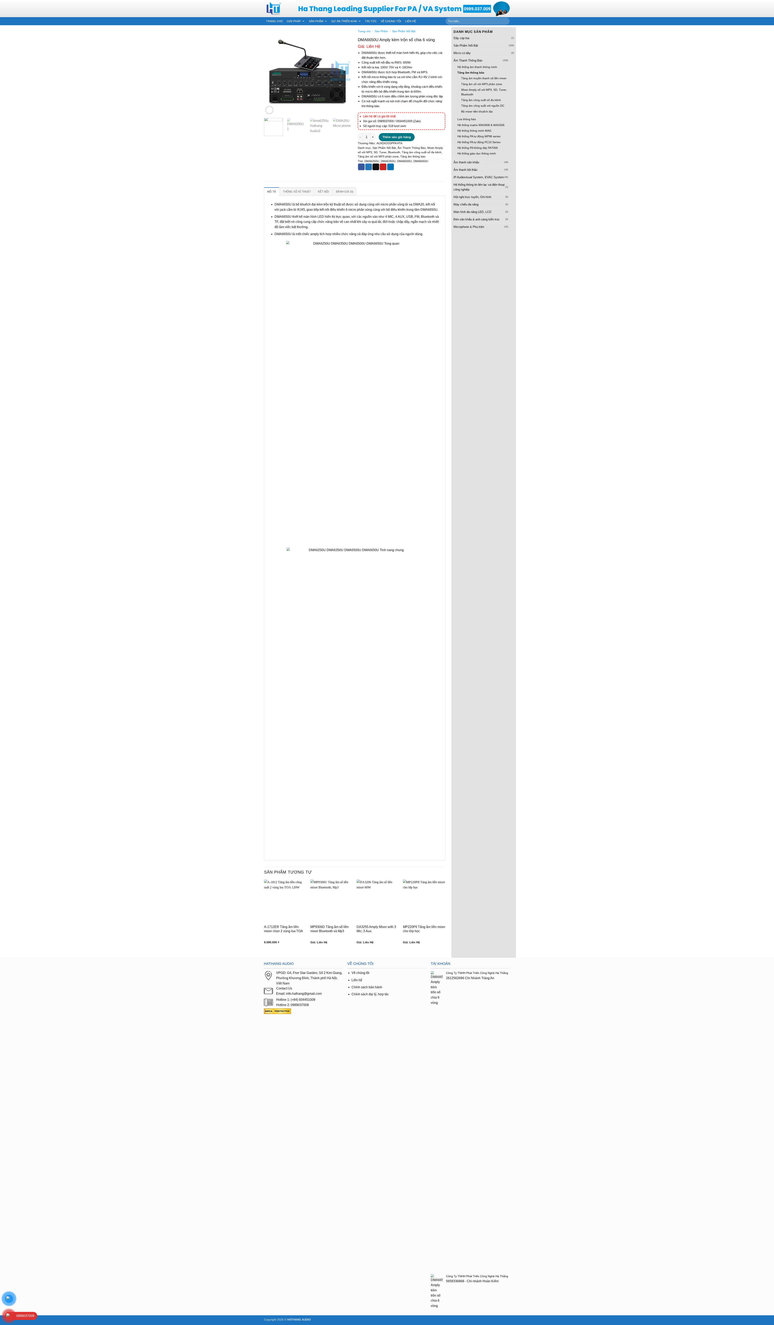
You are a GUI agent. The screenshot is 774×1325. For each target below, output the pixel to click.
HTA (399, 143)
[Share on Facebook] (361, 167)
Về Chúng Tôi (391, 21)
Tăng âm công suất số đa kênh (481, 100)
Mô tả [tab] (271, 191)
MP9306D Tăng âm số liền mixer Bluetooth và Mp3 (329, 929)
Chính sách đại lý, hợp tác (370, 994)
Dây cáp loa (461, 38)
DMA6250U (371, 161)
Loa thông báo (466, 119)
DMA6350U (388, 161)
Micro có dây (462, 53)
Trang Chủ (274, 21)
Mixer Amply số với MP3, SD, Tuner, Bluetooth (484, 92)
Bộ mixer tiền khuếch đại (477, 111)
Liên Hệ (410, 21)
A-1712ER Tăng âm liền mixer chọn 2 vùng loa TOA (283, 929)
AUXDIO (382, 143)
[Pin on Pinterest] (383, 167)
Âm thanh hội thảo (465, 169)
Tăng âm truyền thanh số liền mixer (484, 78)
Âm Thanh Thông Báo (468, 60)
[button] (269, 110)
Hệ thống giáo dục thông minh (476, 153)
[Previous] (271, 71)
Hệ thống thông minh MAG (474, 130)
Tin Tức (371, 21)
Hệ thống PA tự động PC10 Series (478, 142)
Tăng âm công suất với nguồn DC (482, 105)
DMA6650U (420, 161)
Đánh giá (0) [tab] (344, 191)
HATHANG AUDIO (299, 1319)
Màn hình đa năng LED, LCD (472, 212)
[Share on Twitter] (368, 167)
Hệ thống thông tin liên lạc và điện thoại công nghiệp (479, 187)
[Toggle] (511, 60)
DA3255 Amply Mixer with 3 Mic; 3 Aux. (376, 929)
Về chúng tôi (360, 973)
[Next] (345, 71)
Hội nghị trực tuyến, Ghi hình (472, 197)
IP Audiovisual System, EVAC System (479, 177)
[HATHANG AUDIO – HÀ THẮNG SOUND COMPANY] (278, 8)
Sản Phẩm (316, 21)
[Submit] (505, 21)
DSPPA (391, 143)
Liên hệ (357, 980)
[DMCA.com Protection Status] (277, 1011)
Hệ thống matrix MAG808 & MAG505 (481, 125)
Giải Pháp (294, 21)
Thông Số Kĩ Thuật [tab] (297, 191)
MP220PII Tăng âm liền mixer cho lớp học (424, 929)
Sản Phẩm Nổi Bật (466, 45)
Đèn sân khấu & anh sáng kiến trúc (477, 219)
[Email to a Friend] (375, 167)
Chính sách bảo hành (367, 987)
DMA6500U (404, 161)
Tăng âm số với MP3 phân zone (481, 84)
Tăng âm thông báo (470, 72)
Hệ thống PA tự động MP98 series (478, 136)
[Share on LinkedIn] (390, 167)
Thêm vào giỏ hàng (397, 137)
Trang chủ (364, 31)
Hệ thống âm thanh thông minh (477, 67)
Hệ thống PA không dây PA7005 (477, 147)
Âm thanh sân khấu (466, 162)
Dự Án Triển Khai (344, 21)
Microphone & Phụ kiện (469, 226)
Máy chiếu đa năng (466, 204)
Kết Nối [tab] (323, 191)
